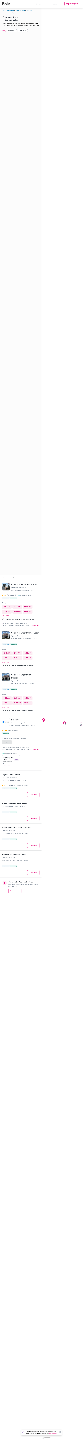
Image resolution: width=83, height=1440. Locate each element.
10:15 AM (6, 611)
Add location (15, 891)
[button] (43, 720)
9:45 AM (17, 607)
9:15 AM (17, 658)
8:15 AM (7, 653)
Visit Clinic (33, 794)
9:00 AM (7, 658)
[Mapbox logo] (46, 1437)
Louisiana (29, 11)
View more (5, 615)
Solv (4, 11)
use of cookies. (53, 1433)
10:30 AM (17, 611)
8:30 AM (17, 653)
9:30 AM (7, 607)
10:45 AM (27, 611)
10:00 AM (27, 607)
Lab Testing (10, 11)
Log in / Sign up (72, 4)
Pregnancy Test (20, 11)
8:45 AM (27, 653)
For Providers (53, 4)
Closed (6, 742)
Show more (35, 625)
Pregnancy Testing (8, 13)
